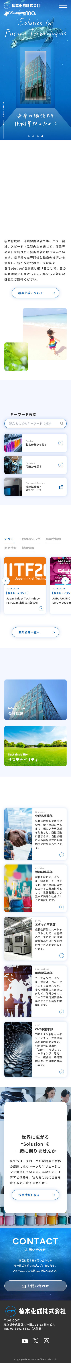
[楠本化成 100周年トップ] (20, 15)
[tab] (29, 136)
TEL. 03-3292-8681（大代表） (23, 1328)
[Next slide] (65, 581)
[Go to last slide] (6, 581)
